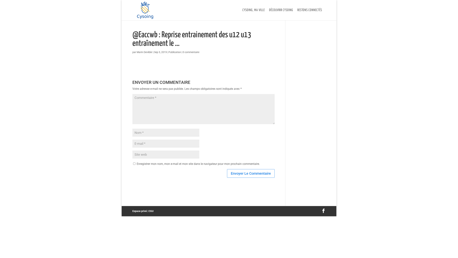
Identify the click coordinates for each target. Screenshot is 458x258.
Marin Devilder (144, 52)
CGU (151, 211)
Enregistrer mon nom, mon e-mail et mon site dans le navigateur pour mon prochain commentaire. (198, 164)
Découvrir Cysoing (281, 10)
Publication (175, 52)
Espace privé (139, 211)
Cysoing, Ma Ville (253, 10)
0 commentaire (191, 52)
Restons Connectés (309, 10)
